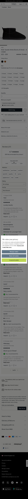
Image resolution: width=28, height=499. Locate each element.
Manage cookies (14, 251)
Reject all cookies (14, 256)
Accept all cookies (14, 260)
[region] (14, 249)
